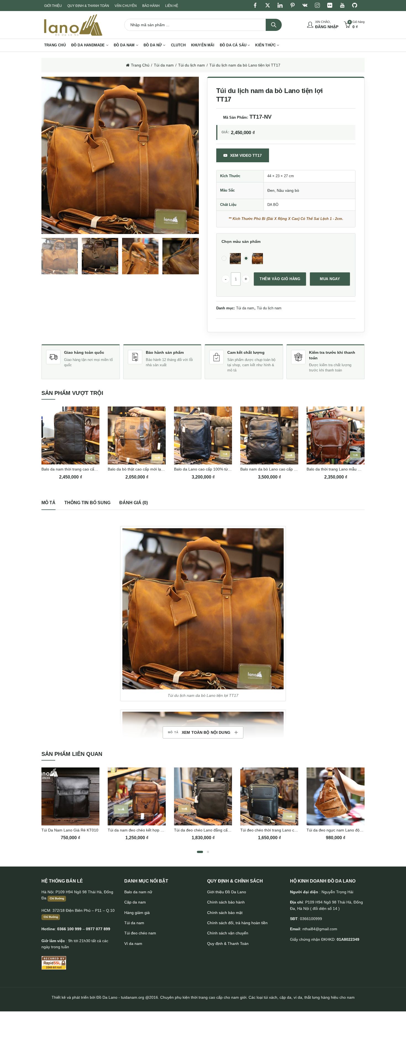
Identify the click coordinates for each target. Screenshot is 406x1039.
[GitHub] (354, 6)
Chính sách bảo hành (226, 902)
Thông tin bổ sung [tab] (87, 502)
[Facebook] (255, 6)
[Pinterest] (292, 6)
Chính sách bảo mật (224, 912)
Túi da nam (164, 65)
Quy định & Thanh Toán (228, 943)
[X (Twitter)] (267, 6)
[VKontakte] (305, 6)
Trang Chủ (140, 65)
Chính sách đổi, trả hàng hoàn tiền (237, 923)
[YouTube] (342, 6)
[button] (203, 608)
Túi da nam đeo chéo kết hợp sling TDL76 (144, 830)
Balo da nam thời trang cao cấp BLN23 (75, 469)
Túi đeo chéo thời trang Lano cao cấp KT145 (279, 830)
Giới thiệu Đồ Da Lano (226, 892)
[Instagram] (317, 6)
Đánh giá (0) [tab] (133, 502)
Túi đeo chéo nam (140, 933)
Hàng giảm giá (137, 912)
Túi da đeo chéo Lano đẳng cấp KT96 (207, 830)
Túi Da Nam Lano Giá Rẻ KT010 (69, 830)
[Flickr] (330, 6)
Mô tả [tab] (48, 502)
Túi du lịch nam (191, 65)
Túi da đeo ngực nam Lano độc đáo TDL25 (344, 830)
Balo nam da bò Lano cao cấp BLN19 (273, 469)
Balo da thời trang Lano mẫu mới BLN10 (342, 469)
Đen (271, 190)
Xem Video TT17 (246, 155)
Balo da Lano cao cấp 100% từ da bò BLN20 (213, 469)
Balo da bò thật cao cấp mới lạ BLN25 (141, 469)
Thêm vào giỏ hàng (280, 279)
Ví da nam (133, 943)
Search (274, 25)
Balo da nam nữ (138, 892)
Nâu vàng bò (288, 190)
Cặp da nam (135, 902)
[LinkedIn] (280, 6)
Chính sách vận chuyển (227, 933)
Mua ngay (330, 279)
